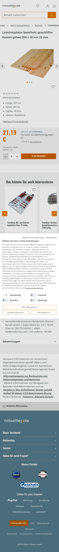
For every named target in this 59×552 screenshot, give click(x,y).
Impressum (51, 237)
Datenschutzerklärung (33, 237)
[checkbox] (5, 295)
